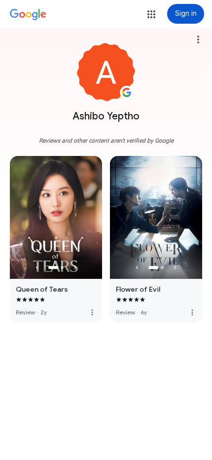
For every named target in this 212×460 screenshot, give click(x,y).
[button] (151, 14)
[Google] (28, 15)
